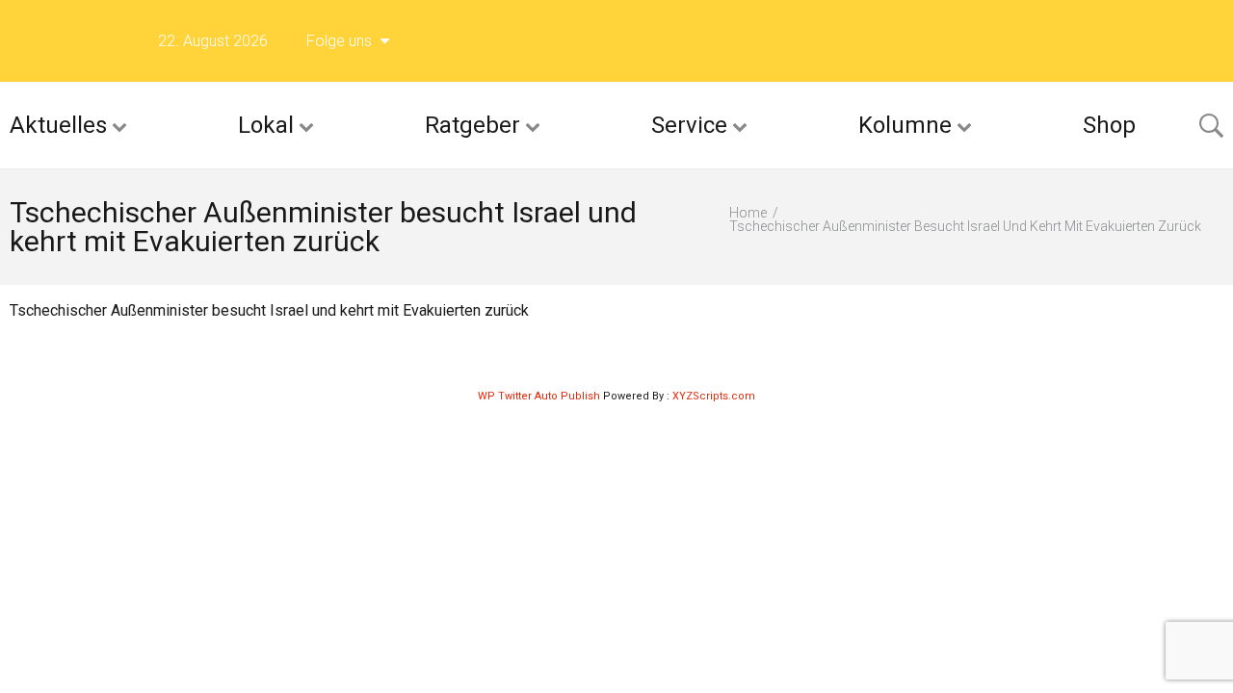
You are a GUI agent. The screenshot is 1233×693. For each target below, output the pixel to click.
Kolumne (905, 125)
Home (748, 212)
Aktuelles (58, 125)
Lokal (266, 125)
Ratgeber (472, 125)
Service (689, 125)
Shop (1109, 125)
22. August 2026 (213, 41)
